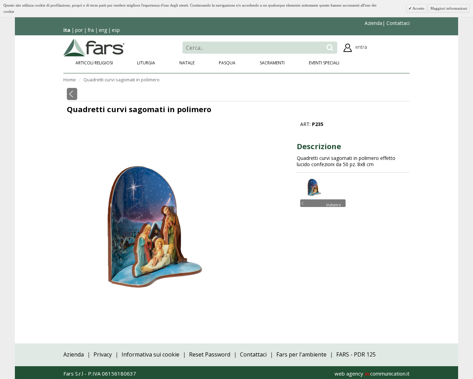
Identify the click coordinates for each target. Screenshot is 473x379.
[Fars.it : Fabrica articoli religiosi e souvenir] (94, 47)
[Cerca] (329, 48)
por (79, 30)
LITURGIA (146, 63)
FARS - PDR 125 (356, 354)
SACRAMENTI (272, 63)
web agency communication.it (372, 373)
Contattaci (397, 23)
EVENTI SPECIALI (324, 63)
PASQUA (227, 63)
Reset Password (209, 354)
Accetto (418, 8)
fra (91, 30)
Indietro (333, 204)
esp (116, 30)
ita (66, 30)
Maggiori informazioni (448, 8)
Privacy (102, 354)
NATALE (187, 63)
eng (103, 30)
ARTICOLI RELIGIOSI (94, 63)
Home (69, 79)
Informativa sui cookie (150, 354)
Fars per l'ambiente (301, 354)
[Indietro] (72, 94)
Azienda (373, 23)
